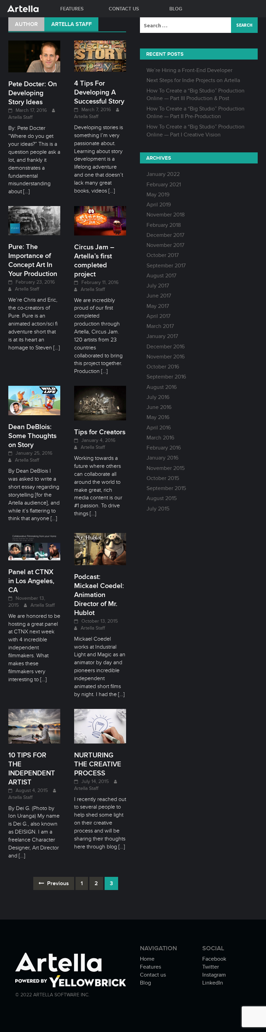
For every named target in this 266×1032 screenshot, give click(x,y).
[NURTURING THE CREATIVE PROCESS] (100, 725)
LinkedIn (212, 983)
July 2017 (158, 286)
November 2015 (166, 468)
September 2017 (166, 266)
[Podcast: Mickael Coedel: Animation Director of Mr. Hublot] (100, 548)
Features (71, 8)
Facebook (214, 959)
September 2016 (166, 377)
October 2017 (163, 255)
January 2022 (163, 174)
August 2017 (161, 276)
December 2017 (165, 235)
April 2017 (158, 316)
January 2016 (162, 458)
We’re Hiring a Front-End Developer (189, 70)
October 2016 (163, 367)
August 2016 (162, 387)
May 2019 (158, 195)
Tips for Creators (99, 432)
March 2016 (160, 438)
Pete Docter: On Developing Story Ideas (32, 93)
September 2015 (166, 488)
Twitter (210, 967)
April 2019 (159, 205)
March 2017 (160, 326)
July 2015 (158, 509)
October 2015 (163, 478)
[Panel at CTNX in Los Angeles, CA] (34, 546)
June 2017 (159, 296)
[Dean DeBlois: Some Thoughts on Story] (34, 400)
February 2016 (164, 448)
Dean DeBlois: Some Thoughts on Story (32, 435)
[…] (26, 191)
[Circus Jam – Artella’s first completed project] (100, 220)
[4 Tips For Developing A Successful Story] (100, 56)
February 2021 (164, 184)
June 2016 (159, 407)
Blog (175, 8)
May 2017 (158, 306)
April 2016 (159, 428)
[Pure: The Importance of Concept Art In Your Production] (34, 220)
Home (147, 959)
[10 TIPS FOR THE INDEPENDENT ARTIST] (34, 725)
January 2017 (162, 336)
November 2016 (166, 357)
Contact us (124, 8)
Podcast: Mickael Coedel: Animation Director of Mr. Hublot (99, 594)
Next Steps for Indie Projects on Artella (193, 80)
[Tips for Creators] (100, 403)
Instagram (214, 975)
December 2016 (166, 347)
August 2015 (162, 498)
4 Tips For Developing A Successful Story (99, 92)
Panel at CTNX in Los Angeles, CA (31, 581)
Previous (57, 883)
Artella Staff (20, 117)
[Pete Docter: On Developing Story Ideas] (34, 56)
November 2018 (166, 215)
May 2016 (158, 417)
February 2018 (164, 225)
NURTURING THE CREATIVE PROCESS (97, 764)
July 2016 (158, 397)
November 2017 (165, 245)
